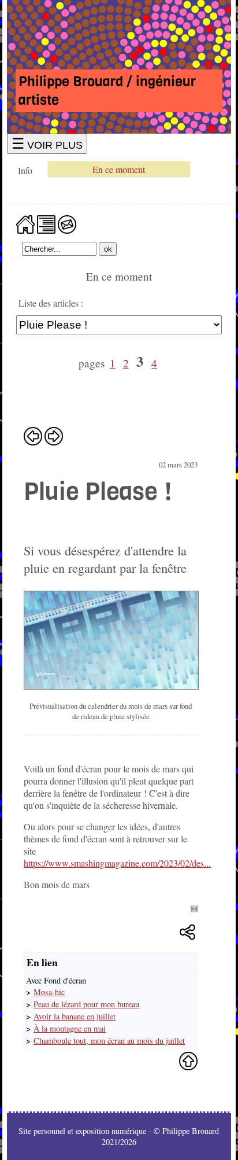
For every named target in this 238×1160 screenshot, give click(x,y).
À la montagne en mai (70, 1028)
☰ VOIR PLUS (47, 144)
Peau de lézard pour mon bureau (86, 1004)
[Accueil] (25, 223)
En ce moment (119, 169)
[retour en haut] (188, 1061)
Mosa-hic (49, 991)
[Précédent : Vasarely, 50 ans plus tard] (33, 436)
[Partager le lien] (188, 933)
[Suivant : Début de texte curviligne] (53, 436)
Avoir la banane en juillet (75, 1016)
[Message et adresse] (67, 223)
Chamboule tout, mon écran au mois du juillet (109, 1040)
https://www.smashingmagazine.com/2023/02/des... (117, 863)
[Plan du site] (46, 223)
